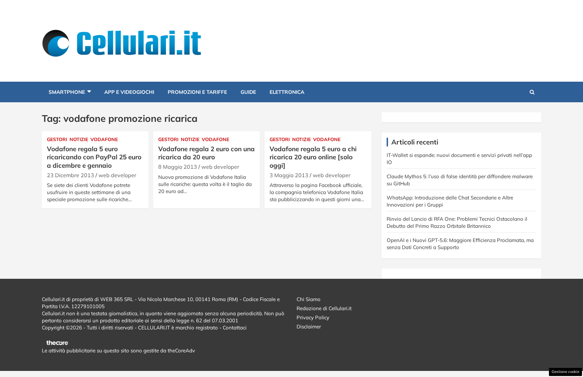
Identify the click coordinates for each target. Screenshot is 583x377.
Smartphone (67, 92)
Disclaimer (309, 326)
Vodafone (104, 139)
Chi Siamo (309, 299)
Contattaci (235, 327)
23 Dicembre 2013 (70, 175)
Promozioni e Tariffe (197, 92)
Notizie (79, 139)
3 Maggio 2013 (289, 175)
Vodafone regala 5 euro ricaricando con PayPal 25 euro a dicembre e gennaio (94, 157)
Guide (248, 92)
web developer (117, 175)
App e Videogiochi (129, 92)
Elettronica (287, 92)
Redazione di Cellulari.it (324, 308)
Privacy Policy (313, 317)
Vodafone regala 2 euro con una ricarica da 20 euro (206, 153)
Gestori (57, 139)
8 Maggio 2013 (177, 166)
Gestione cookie (565, 371)
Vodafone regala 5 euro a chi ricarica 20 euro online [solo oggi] (313, 157)
